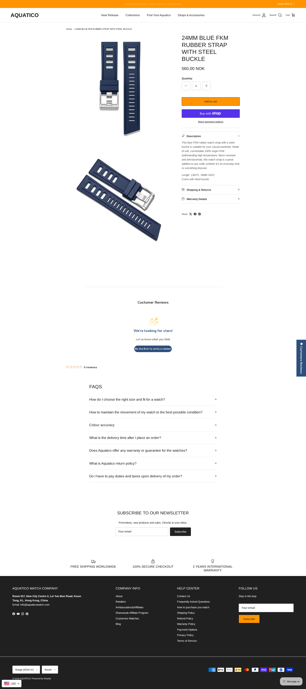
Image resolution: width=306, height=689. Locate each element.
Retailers (121, 601)
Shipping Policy (186, 612)
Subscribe (180, 531)
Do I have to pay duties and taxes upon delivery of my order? (135, 476)
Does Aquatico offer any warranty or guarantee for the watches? (138, 450)
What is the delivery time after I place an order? (125, 438)
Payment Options (187, 629)
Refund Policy (185, 618)
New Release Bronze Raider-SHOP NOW (153, 3)
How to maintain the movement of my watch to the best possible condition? (146, 412)
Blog (118, 623)
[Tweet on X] (190, 214)
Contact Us (183, 596)
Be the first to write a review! (153, 349)
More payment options (210, 121)
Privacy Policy (185, 635)
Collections (133, 15)
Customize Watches (127, 618)
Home (69, 29)
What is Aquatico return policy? (113, 463)
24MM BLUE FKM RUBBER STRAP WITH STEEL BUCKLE (103, 29)
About (119, 596)
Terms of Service (187, 640)
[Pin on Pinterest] (199, 214)
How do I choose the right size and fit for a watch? (127, 399)
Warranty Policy (186, 623)
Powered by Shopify (41, 678)
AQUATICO (25, 678)
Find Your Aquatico (159, 15)
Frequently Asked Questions (193, 601)
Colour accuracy (102, 425)
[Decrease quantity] (186, 85)
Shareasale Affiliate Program (132, 612)
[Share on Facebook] (195, 214)
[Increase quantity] (206, 85)
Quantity (187, 78)
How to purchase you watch (193, 607)
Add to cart (210, 101)
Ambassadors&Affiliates (129, 607)
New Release (109, 15)
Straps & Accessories (191, 15)
